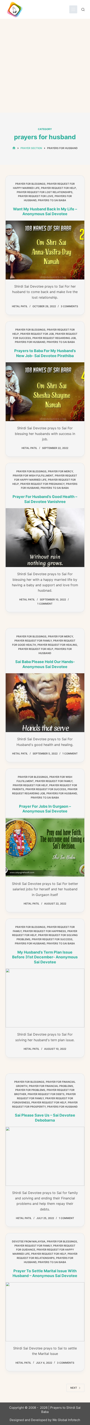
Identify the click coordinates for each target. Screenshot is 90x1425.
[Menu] (73, 9)
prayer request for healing (57, 644)
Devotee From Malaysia (28, 1241)
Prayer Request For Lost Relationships (44, 192)
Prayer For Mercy (60, 471)
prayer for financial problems (51, 1086)
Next (73, 1387)
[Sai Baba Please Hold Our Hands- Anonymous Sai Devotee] (45, 702)
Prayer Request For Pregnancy (42, 483)
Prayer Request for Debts (46, 1094)
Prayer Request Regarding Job (54, 338)
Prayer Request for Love (35, 196)
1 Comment (45, 603)
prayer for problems (30, 1089)
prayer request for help (58, 187)
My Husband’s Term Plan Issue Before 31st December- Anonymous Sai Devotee (45, 957)
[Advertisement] (45, 66)
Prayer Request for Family (33, 640)
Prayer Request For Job (37, 333)
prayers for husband (30, 342)
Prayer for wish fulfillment (33, 475)
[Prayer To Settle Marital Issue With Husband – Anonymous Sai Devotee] (45, 1311)
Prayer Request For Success (46, 789)
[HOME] (13, 148)
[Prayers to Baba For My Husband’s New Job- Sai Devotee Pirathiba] (45, 391)
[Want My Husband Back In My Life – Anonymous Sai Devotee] (45, 250)
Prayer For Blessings (30, 183)
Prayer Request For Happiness (44, 931)
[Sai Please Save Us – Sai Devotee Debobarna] (45, 1156)
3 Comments (69, 306)
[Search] (83, 9)
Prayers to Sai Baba (52, 200)
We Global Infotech (66, 1420)
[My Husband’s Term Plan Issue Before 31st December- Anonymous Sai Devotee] (45, 998)
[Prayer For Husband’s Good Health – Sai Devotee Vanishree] (45, 537)
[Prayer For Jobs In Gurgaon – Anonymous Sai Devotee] (45, 847)
